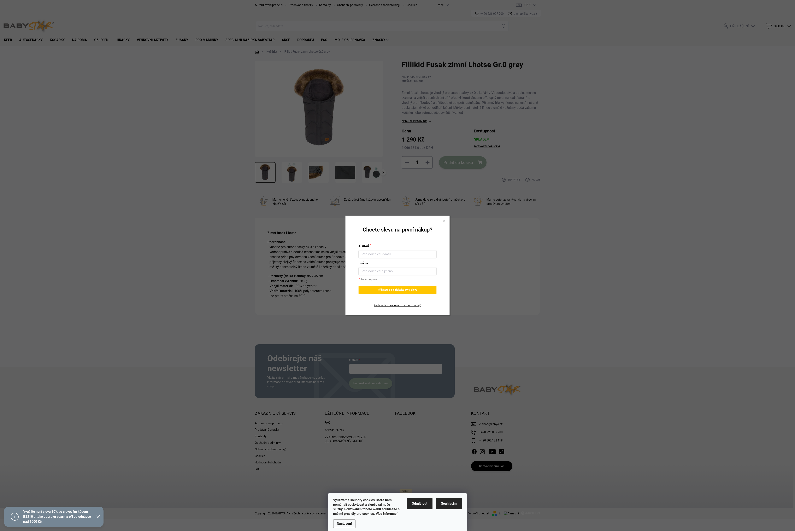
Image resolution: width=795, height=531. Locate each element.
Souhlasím (449, 504)
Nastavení (344, 524)
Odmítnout (419, 504)
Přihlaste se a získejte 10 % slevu (397, 289)
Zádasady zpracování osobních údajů (397, 305)
